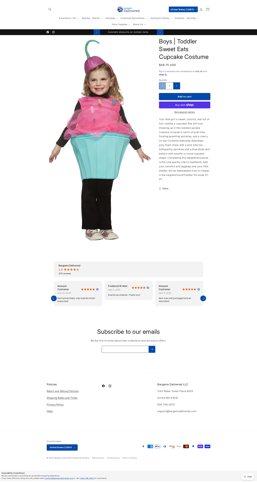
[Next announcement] (160, 32)
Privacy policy (113, 458)
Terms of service (130, 458)
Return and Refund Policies (63, 391)
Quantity (163, 80)
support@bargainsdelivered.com (59, 478)
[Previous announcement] (97, 32)
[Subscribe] (152, 349)
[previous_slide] (54, 298)
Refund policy (98, 458)
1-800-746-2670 (87, 478)
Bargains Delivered (63, 458)
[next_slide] (203, 298)
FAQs (50, 411)
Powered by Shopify (80, 458)
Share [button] (165, 188)
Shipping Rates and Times (62, 397)
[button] (50, 9)
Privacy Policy (55, 404)
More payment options (184, 112)
